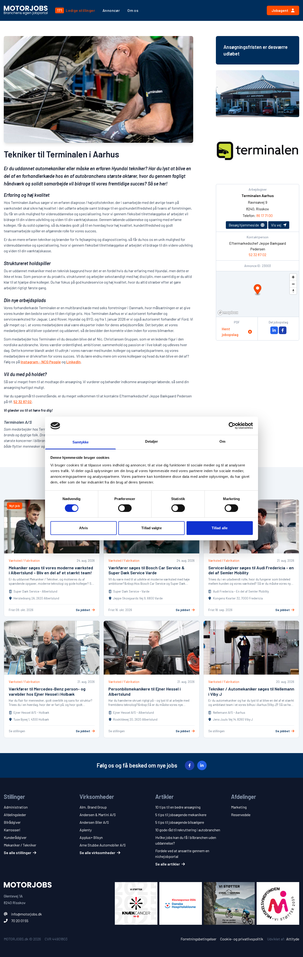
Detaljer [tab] (151, 441)
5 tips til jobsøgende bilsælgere (179, 822)
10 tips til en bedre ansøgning (178, 807)
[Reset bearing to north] (293, 290)
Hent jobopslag (230, 332)
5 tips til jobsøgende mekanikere (180, 814)
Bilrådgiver (12, 822)
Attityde (292, 939)
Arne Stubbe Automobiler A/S (103, 845)
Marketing (239, 807)
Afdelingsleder (15, 814)
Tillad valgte (151, 528)
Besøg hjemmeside (244, 225)
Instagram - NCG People (41, 361)
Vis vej (276, 225)
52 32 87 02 (22, 401)
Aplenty (86, 830)
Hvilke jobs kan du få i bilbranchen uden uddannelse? (185, 840)
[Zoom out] (293, 284)
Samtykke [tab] (80, 442)
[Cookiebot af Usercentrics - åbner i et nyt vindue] (232, 425)
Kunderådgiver (15, 837)
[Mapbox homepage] (228, 312)
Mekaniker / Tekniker (20, 845)
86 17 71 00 (264, 215)
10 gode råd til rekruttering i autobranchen (187, 830)
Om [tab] (222, 441)
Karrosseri (12, 830)
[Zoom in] (293, 277)
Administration (16, 807)
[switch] (125, 508)
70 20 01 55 (19, 920)
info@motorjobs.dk (26, 914)
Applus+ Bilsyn (91, 837)
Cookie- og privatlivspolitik (241, 939)
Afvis (83, 528)
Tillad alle (219, 528)
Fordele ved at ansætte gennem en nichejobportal (182, 853)
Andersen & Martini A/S (98, 814)
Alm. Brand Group (93, 807)
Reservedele (240, 814)
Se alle (17, 852)
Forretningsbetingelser (198, 939)
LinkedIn (73, 361)
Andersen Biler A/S (94, 822)
